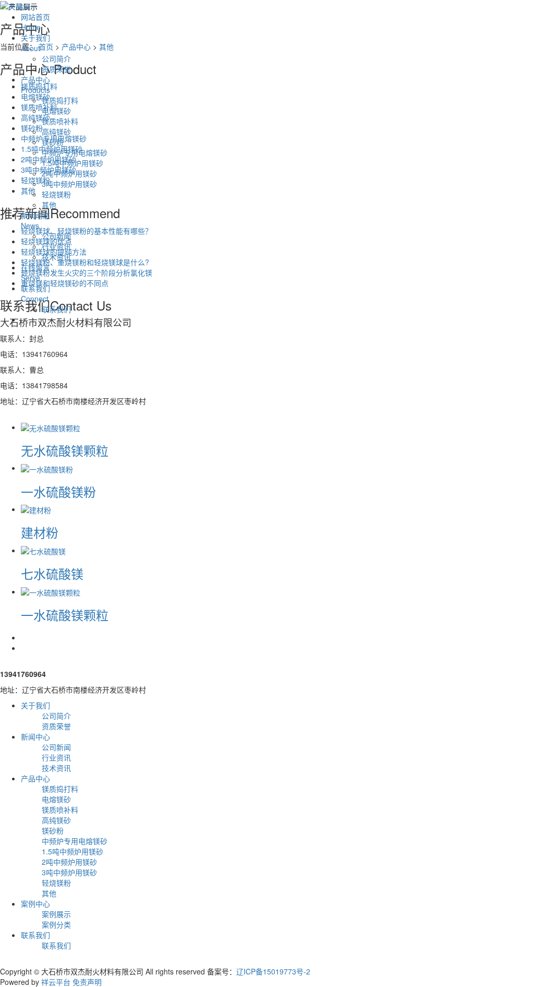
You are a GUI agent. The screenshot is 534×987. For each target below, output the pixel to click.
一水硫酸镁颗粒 (64, 614)
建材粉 (39, 532)
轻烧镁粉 (56, 194)
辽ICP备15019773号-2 (273, 971)
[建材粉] (36, 509)
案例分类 (56, 924)
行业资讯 (56, 246)
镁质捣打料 (60, 100)
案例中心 (35, 903)
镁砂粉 (53, 142)
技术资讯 (56, 257)
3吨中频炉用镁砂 (69, 184)
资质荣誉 (56, 69)
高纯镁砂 (56, 131)
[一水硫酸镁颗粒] (50, 591)
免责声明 (87, 982)
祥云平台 (55, 982)
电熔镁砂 (56, 110)
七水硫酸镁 (52, 573)
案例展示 (56, 914)
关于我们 (35, 42)
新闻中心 (35, 736)
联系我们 (35, 293)
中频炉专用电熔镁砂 (74, 152)
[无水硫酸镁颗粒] (50, 427)
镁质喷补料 (60, 121)
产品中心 (35, 84)
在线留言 (35, 272)
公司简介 (56, 58)
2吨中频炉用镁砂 (69, 173)
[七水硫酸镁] (43, 550)
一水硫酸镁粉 (58, 491)
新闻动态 (35, 220)
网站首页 (35, 21)
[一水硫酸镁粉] (47, 467)
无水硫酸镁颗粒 (64, 450)
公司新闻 (56, 236)
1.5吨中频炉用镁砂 (72, 163)
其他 (49, 204)
